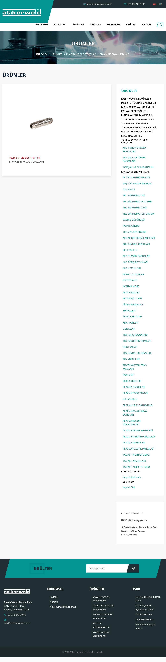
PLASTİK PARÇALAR (134, 387)
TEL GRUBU (127, 481)
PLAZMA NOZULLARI (134, 442)
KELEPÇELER (130, 250)
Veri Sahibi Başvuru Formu (145, 626)
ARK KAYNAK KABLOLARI (136, 244)
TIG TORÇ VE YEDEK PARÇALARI (134, 159)
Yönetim (54, 601)
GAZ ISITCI (129, 189)
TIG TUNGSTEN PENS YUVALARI (135, 367)
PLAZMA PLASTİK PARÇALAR (138, 448)
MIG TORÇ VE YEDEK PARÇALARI (134, 150)
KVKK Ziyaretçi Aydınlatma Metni (144, 607)
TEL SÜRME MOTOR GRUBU (138, 213)
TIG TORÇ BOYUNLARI (135, 335)
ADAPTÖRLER (130, 322)
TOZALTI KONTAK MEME (136, 454)
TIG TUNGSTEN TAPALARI (137, 341)
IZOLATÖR (128, 375)
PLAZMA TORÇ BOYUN (135, 393)
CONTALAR (129, 328)
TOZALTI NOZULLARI (134, 461)
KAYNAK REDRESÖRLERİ (134, 111)
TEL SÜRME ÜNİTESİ (134, 195)
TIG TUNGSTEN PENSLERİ (137, 353)
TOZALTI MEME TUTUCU (136, 467)
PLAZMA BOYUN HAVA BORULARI (135, 413)
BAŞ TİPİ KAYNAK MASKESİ (137, 183)
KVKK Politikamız (144, 614)
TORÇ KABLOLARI (132, 316)
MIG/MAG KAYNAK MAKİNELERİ (138, 106)
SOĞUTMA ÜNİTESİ (131, 135)
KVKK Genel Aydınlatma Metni (148, 598)
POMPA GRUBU (131, 225)
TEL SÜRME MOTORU (135, 207)
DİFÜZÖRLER (130, 280)
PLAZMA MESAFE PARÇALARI (139, 436)
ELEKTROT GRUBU (131, 471)
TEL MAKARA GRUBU (134, 232)
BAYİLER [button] (131, 24)
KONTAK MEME (131, 286)
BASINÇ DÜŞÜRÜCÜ (134, 219)
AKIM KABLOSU (131, 292)
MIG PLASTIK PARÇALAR (136, 256)
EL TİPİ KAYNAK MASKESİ (136, 177)
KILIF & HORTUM (132, 381)
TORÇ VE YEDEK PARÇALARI (138, 167)
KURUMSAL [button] (60, 24)
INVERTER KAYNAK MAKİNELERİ (138, 102)
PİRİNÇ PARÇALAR (133, 304)
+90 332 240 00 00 (136, 4)
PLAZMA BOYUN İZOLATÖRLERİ (131, 423)
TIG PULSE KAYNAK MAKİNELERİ (138, 127)
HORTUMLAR (130, 347)
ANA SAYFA (42, 24)
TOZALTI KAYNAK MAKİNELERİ (137, 119)
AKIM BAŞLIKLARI (132, 298)
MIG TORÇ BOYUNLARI (135, 262)
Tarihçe (54, 596)
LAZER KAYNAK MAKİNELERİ (136, 98)
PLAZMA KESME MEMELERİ (138, 430)
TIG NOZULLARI (131, 359)
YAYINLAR (95, 24)
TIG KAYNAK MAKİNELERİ (135, 123)
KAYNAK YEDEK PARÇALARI (135, 171)
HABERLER (113, 24)
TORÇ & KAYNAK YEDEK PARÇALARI (134, 141)
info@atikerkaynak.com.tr (99, 4)
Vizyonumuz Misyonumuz (63, 606)
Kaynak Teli (129, 487)
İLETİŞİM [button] (146, 24)
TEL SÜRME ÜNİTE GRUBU (137, 201)
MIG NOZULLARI (132, 268)
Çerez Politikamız (144, 619)
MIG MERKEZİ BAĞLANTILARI (139, 238)
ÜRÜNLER (78, 24)
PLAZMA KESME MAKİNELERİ (136, 131)
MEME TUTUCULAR (133, 274)
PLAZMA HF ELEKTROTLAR (81, 54)
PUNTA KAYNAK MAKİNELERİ (137, 115)
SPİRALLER (129, 310)
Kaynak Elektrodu (132, 477)
